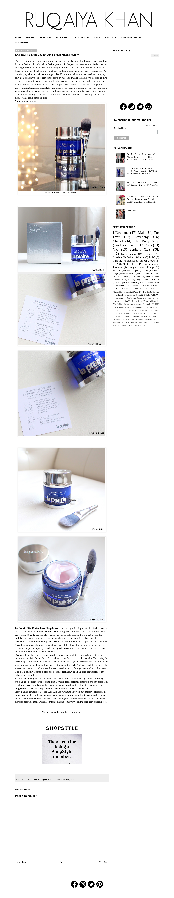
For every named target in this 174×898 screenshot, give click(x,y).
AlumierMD (117, 292)
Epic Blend (154, 310)
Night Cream (46, 779)
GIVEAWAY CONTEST (131, 37)
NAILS (97, 37)
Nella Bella (133, 286)
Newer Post (21, 862)
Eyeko (118, 313)
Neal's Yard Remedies (135, 298)
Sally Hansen (122, 289)
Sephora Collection (120, 301)
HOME (18, 37)
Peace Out (152, 298)
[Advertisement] (136, 80)
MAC (152, 257)
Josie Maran (144, 316)
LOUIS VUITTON (151, 295)
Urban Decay (151, 301)
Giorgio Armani (150, 313)
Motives (116, 322)
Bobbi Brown (147, 260)
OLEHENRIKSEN (150, 286)
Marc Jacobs (153, 282)
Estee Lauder (128, 253)
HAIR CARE (110, 37)
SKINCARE (45, 37)
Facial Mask (27, 779)
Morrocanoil (151, 319)
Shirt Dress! (132, 211)
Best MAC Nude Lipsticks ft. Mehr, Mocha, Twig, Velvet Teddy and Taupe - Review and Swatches (142, 157)
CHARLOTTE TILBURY (127, 264)
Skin (54, 779)
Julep (154, 316)
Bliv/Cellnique (131, 270)
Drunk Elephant (129, 310)
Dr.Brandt (119, 295)
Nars (148, 245)
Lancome (119, 298)
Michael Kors (128, 319)
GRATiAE (137, 313)
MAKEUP (30, 37)
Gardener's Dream (134, 295)
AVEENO (152, 289)
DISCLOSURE (22, 42)
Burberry (149, 253)
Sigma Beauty (145, 322)
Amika (148, 304)
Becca (118, 282)
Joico (125, 276)
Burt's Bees (130, 282)
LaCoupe (116, 319)
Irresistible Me (130, 316)
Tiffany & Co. (136, 301)
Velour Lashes (126, 325)
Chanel (118, 241)
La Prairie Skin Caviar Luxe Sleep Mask (36, 628)
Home (62, 862)
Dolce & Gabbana (152, 292)
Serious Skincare (135, 257)
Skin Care (61, 779)
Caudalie (117, 260)
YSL (155, 249)
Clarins (154, 307)
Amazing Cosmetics (134, 304)
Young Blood (138, 289)
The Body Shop (146, 241)
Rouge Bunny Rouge (141, 267)
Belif (128, 292)
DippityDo (137, 292)
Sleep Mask (70, 779)
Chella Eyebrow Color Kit (138, 307)
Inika (142, 282)
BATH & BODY (63, 37)
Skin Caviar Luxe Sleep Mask (94, 61)
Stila (130, 279)
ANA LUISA (117, 304)
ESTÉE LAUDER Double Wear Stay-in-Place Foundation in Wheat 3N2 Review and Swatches (142, 171)
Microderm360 (128, 273)
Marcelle (120, 286)
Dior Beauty (128, 245)
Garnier (145, 270)
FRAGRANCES (82, 37)
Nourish (131, 260)
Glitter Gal (117, 316)
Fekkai (126, 313)
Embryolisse (142, 310)
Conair (142, 273)
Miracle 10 (140, 319)
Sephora (135, 249)
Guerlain (117, 257)
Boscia (123, 307)
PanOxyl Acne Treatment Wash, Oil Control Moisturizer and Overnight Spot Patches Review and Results (142, 199)
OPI (116, 249)
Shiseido (134, 322)
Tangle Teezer (142, 279)
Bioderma (117, 270)
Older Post (103, 862)
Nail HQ (125, 322)
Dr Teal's (116, 310)
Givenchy (142, 237)
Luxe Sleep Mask (64, 87)
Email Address (121, 128)
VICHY (155, 279)
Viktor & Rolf (140, 325)
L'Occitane (120, 233)
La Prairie (36, 779)
